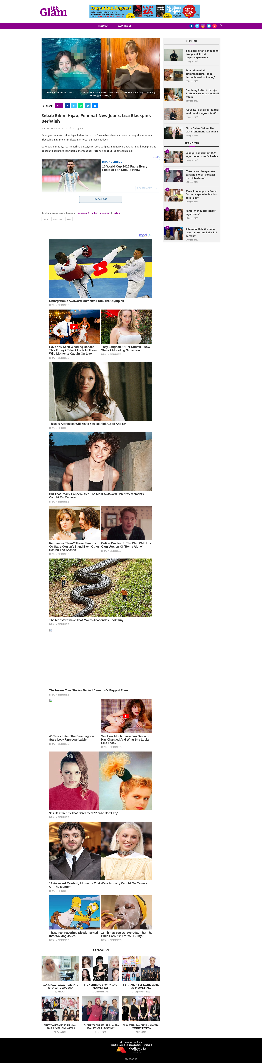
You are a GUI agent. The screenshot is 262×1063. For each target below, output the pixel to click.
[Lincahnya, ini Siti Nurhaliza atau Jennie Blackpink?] (100, 1008)
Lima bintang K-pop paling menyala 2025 (100, 986)
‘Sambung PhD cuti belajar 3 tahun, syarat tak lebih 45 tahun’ (202, 93)
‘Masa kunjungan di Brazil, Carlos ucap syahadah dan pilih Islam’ (201, 194)
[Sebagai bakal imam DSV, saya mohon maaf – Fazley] (173, 157)
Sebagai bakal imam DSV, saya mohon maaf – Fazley (202, 154)
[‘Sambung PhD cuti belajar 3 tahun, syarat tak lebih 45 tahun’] (173, 94)
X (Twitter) (93, 213)
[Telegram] (209, 26)
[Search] (221, 25)
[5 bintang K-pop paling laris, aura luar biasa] (141, 968)
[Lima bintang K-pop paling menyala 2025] (100, 968)
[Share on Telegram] (88, 105)
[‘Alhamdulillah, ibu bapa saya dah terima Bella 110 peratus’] (173, 233)
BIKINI (46, 219)
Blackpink (57, 219)
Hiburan (103, 25)
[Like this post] (60, 105)
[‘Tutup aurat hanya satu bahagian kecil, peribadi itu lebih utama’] (173, 176)
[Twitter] (197, 26)
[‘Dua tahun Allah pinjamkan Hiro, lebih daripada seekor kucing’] (173, 75)
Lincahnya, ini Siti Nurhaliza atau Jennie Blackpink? (100, 1027)
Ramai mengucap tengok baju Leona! (201, 212)
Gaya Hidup (124, 25)
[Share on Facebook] (67, 105)
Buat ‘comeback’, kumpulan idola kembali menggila (60, 1027)
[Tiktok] (214, 26)
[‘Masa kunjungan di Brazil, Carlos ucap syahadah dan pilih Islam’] (173, 195)
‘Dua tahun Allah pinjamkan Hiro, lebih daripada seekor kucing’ (200, 74)
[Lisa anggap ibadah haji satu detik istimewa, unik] (60, 968)
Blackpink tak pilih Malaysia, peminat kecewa (141, 1027)
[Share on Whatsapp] (80, 105)
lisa (69, 219)
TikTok (116, 213)
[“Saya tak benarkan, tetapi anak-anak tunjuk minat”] (173, 114)
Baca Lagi (100, 199)
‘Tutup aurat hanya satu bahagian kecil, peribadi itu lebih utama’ (200, 175)
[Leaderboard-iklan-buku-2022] (144, 6)
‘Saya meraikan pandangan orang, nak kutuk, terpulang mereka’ (202, 54)
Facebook (82, 213)
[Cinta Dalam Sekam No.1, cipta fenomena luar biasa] (173, 133)
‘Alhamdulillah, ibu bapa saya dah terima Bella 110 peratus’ (201, 232)
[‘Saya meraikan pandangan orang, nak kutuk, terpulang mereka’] (173, 55)
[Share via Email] (95, 105)
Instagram (105, 213)
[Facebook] (191, 26)
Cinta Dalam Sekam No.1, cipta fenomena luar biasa (202, 130)
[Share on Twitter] (74, 105)
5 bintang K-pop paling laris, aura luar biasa (141, 986)
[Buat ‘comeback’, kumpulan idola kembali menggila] (60, 1008)
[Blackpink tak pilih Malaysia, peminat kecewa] (141, 1008)
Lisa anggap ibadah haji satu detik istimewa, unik (60, 986)
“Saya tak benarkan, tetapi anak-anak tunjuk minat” (202, 111)
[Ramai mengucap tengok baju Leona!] (173, 215)
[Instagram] (203, 26)
